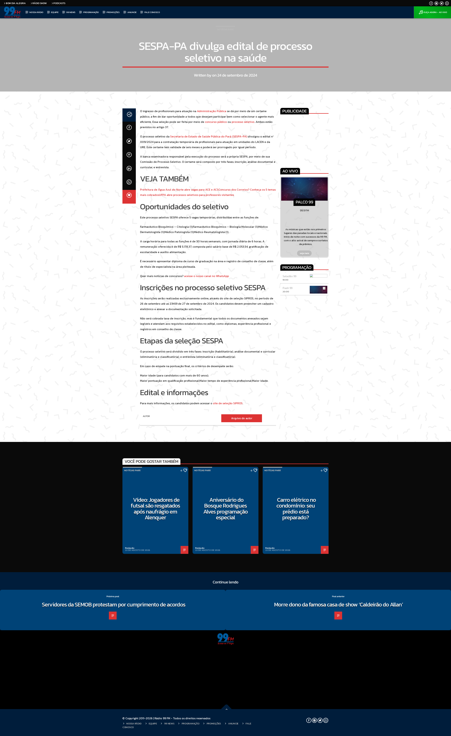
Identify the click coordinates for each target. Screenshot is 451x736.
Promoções (113, 12)
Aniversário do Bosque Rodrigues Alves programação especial (225, 509)
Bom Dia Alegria (16, 3)
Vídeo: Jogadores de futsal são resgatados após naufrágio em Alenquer (155, 509)
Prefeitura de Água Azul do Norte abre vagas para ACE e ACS (179, 189)
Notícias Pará (225, 29)
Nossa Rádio (36, 12)
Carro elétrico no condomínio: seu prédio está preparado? (296, 509)
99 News (70, 12)
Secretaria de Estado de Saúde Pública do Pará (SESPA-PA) (208, 136)
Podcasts (59, 3)
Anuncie (132, 12)
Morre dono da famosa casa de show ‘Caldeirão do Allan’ (339, 604)
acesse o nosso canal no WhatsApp (206, 276)
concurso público (216, 122)
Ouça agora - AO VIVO (435, 12)
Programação (91, 12)
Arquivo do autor (241, 418)
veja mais (304, 253)
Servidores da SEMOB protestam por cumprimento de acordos (113, 604)
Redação (129, 548)
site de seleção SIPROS (228, 403)
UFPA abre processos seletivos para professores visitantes (196, 195)
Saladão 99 (289, 276)
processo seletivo (243, 122)
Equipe (54, 12)
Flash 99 (287, 288)
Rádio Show (39, 3)
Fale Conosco (152, 12)
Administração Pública (211, 111)
